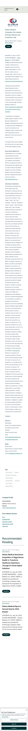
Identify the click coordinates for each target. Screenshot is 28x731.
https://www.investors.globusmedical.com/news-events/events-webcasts (14, 109)
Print (3, 517)
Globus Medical (9, 42)
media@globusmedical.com (15, 453)
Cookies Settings (14, 719)
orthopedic (17, 480)
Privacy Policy (5, 716)
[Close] (26, 710)
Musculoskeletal (9, 480)
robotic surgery (9, 483)
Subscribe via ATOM (7, 524)
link (6, 121)
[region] (14, 719)
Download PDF (6, 519)
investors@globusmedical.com (13, 437)
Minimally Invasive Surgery (11, 475)
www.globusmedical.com (11, 179)
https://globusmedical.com (9, 508)
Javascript (5, 526)
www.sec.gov (16, 350)
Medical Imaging (9, 478)
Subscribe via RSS (7, 521)
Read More (6, 591)
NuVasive (17, 472)
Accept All (14, 728)
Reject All (14, 724)
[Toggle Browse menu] (22, 9)
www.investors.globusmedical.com (14, 81)
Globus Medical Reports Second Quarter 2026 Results (11, 609)
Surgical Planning (9, 486)
